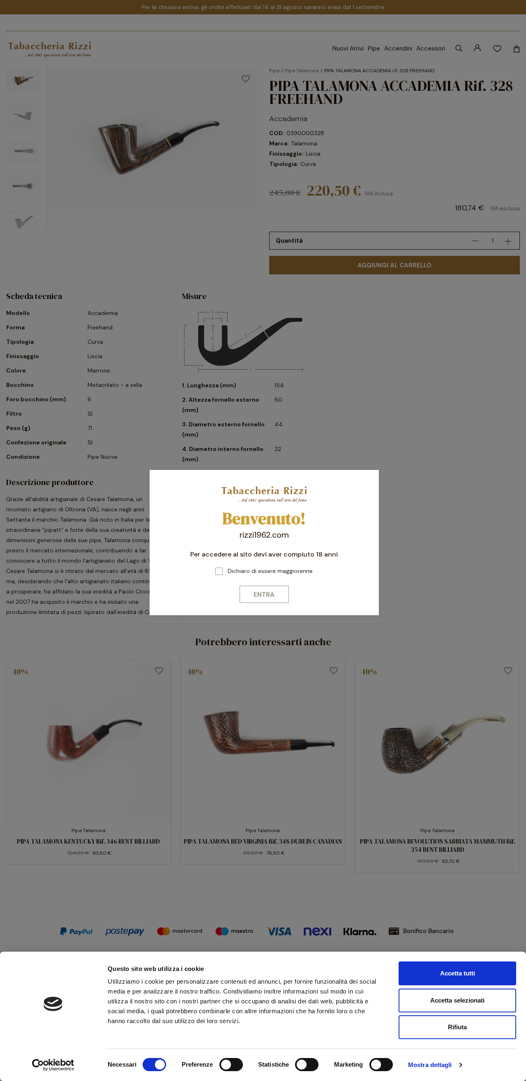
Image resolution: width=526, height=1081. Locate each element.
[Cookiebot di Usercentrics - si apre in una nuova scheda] (53, 1065)
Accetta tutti (457, 973)
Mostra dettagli (430, 1064)
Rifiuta (457, 1027)
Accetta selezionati (457, 1000)
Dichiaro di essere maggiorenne (270, 571)
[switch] (231, 1064)
